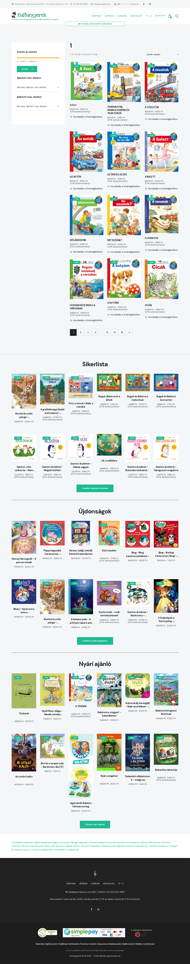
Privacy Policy (103, 950)
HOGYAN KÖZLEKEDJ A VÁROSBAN (82, 307)
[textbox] (38, 87)
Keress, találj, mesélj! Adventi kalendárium (81, 552)
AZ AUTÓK (75, 176)
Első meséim (109, 550)
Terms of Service (115, 950)
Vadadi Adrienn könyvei (77, 846)
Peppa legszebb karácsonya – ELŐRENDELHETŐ (52, 552)
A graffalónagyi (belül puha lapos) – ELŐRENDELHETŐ (52, 411)
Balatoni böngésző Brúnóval (166, 712)
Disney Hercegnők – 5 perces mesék (24, 560)
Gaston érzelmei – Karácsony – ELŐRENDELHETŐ (137, 613)
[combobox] (38, 87)
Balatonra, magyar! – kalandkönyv (109, 714)
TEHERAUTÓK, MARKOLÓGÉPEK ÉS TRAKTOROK (118, 110)
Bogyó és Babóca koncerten (166, 398)
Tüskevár (24, 713)
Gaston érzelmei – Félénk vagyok (80, 465)
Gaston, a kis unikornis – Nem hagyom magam (24, 468)
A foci (73, 105)
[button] (79, 81)
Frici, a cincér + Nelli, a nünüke (81, 405)
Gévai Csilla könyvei (151, 842)
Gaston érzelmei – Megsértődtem (52, 468)
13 (107, 332)
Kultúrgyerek (31, 15)
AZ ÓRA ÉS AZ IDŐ (117, 174)
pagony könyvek (61, 842)
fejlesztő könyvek (125, 846)
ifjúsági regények (79, 842)
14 (114, 332)
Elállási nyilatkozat (145, 944)
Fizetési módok (88, 944)
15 (122, 332)
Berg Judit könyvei (54, 846)
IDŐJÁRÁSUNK (78, 240)
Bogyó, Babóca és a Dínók (109, 398)
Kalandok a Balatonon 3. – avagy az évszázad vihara (137, 778)
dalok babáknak (43, 842)
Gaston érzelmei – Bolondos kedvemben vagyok (137, 468)
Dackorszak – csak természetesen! (109, 613)
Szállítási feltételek (69, 944)
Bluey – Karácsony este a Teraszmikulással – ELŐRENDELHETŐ (24, 610)
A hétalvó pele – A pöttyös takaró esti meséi (81, 621)
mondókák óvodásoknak (66, 849)
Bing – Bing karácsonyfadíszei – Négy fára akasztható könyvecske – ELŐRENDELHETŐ (138, 554)
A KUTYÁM (113, 302)
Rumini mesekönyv (159, 846)
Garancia (102, 944)
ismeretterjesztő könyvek (103, 842)
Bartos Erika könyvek (32, 846)
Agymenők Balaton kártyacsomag (81, 804)
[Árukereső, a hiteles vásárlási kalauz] (47, 929)
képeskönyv (142, 846)
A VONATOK (151, 238)
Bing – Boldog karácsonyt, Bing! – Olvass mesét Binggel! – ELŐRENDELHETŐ (166, 554)
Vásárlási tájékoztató (46, 944)
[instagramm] (150, 4)
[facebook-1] (143, 4)
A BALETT (150, 176)
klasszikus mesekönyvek (103, 846)
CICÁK (148, 305)
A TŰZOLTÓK (152, 107)
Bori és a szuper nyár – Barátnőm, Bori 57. (52, 765)
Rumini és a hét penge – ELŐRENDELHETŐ (24, 415)
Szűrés (24, 69)
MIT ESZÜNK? (114, 240)
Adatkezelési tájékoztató (121, 944)
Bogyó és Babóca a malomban (137, 398)
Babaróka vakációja (166, 769)
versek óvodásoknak (42, 849)
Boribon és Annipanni (128, 842)
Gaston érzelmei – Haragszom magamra (166, 468)
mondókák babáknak (22, 842)
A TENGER (80, 706)
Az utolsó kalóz (24, 776)
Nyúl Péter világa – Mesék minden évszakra (52, 712)
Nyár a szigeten (109, 776)
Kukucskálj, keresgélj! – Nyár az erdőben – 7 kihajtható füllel (138, 705)
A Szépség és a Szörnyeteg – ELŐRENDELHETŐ (166, 619)
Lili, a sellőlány (109, 460)
